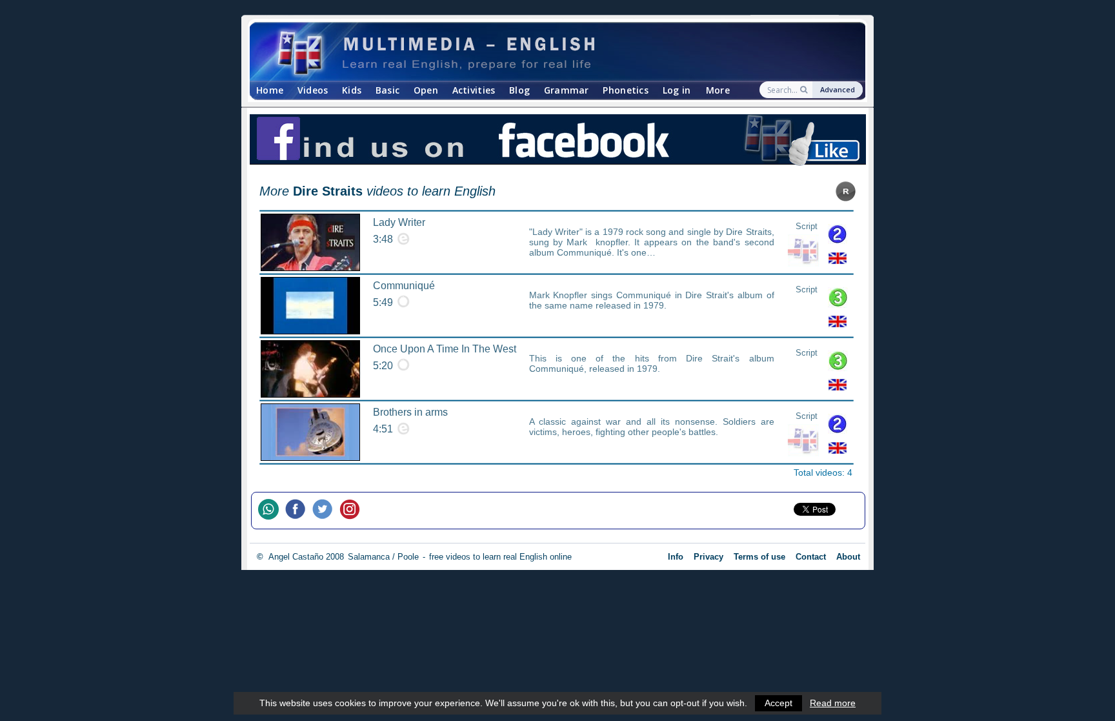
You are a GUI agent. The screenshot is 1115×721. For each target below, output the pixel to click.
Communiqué (404, 285)
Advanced (837, 89)
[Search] (805, 90)
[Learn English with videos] (546, 52)
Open (426, 90)
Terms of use (759, 557)
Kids (351, 90)
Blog (519, 90)
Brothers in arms (410, 412)
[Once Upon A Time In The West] (310, 369)
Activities (474, 90)
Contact (811, 557)
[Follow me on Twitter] (325, 510)
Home (269, 90)
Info (675, 557)
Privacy (708, 557)
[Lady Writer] (310, 242)
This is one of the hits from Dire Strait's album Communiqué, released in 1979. (651, 363)
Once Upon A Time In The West (444, 348)
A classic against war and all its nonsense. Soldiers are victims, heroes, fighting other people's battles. (651, 426)
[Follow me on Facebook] (298, 510)
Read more (833, 703)
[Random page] (846, 197)
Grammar (566, 90)
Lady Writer (399, 222)
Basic (387, 90)
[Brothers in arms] (310, 432)
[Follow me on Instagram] (353, 510)
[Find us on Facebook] (557, 141)
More (718, 90)
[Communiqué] (310, 305)
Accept (778, 703)
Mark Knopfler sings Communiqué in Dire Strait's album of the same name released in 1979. (651, 300)
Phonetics (625, 90)
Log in (677, 90)
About (848, 557)
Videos (312, 90)
